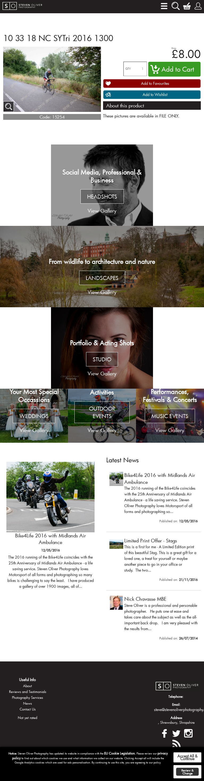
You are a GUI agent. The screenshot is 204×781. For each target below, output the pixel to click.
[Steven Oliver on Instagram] (188, 732)
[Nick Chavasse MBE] (153, 619)
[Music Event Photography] (170, 416)
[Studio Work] (102, 348)
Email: (176, 704)
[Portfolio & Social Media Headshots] (102, 185)
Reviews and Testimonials (27, 692)
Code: (45, 117)
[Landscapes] (102, 266)
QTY (128, 69)
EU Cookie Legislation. (120, 753)
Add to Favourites (155, 83)
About (27, 686)
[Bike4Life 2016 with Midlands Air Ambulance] (50, 528)
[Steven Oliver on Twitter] (176, 732)
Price (174, 48)
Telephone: (176, 696)
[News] (176, 743)
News (27, 703)
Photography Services (27, 697)
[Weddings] (34, 416)
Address (176, 718)
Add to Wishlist (155, 94)
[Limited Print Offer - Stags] (153, 560)
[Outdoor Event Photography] (102, 416)
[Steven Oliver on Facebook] (164, 732)
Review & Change (187, 771)
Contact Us (28, 709)
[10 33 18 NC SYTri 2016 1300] (8, 106)
